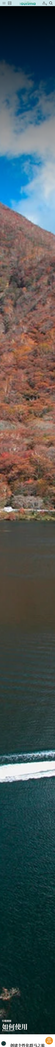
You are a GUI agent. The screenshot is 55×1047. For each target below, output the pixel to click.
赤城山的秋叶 (9, 1030)
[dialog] (3, 1043)
